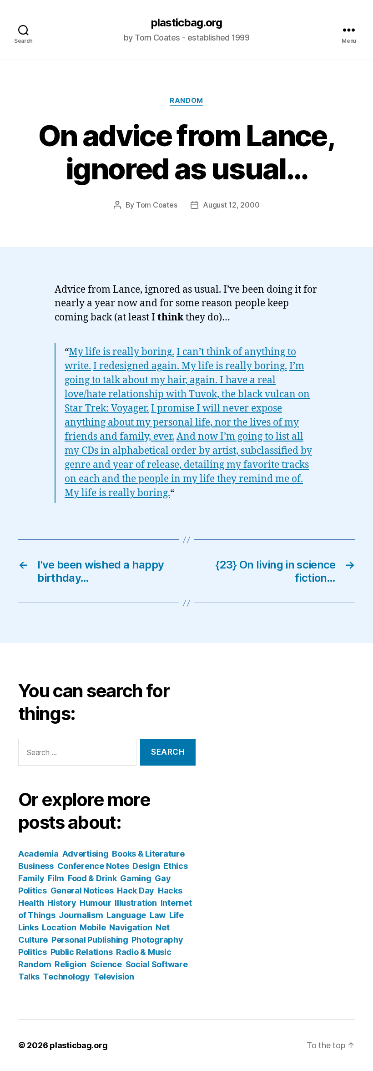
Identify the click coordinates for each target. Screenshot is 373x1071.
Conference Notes (93, 866)
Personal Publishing (89, 939)
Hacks (170, 890)
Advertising (85, 853)
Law (158, 915)
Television (113, 976)
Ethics (175, 866)
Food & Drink (92, 878)
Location (59, 927)
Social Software (157, 964)
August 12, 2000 (231, 204)
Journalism (81, 915)
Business (36, 866)
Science (106, 964)
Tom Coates (156, 204)
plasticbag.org (186, 22)
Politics (32, 952)
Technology (66, 976)
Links (28, 927)
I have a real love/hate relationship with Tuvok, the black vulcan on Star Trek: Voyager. (187, 394)
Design (146, 866)
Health (31, 903)
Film (56, 878)
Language (126, 915)
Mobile (93, 927)
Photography (157, 939)
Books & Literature (148, 853)
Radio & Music (143, 952)
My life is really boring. (121, 352)
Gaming (135, 878)
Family (31, 878)
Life (176, 915)
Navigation (130, 927)
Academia (38, 853)
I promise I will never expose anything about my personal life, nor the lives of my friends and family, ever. (182, 422)
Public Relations (81, 952)
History (61, 903)
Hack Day (135, 890)
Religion (70, 964)
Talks (29, 976)
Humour (95, 903)
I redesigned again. (137, 366)
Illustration (136, 903)
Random (186, 100)
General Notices (82, 890)
